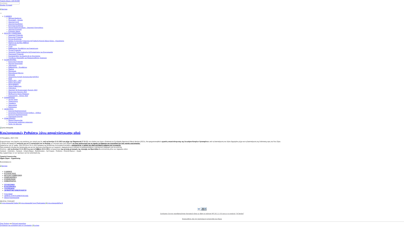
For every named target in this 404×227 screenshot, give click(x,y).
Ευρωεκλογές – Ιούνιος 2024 (18, 96)
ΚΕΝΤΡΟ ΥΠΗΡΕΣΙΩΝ (12, 33)
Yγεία (10, 46)
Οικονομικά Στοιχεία (15, 116)
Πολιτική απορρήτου (19, 223)
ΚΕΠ (10, 79)
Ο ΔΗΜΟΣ (8, 16)
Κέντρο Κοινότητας (15, 39)
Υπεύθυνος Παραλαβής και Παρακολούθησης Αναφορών (27, 58)
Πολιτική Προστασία (15, 63)
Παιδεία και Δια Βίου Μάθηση (18, 43)
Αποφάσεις (12, 103)
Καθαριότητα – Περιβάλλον (17, 67)
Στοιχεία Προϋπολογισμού (17, 111)
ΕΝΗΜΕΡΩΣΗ (9, 97)
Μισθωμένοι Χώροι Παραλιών (18, 94)
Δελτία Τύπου (13, 99)
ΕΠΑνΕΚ (11, 75)
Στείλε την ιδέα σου (15, 124)
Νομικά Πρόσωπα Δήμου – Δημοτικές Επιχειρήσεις (25, 27)
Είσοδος (3, 5)
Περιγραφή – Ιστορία (15, 20)
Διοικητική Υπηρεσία (15, 35)
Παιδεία (11, 69)
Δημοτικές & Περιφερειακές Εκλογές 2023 (22, 90)
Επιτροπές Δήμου (14, 31)
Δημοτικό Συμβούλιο (15, 24)
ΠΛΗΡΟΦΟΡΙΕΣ (10, 60)
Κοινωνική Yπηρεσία (15, 37)
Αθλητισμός (12, 45)
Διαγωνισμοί (12, 105)
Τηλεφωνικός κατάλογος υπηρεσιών (20, 122)
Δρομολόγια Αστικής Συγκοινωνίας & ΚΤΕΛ (23, 77)
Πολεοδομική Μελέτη (15, 73)
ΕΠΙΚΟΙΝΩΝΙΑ (10, 118)
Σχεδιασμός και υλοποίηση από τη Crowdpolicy (16, 225)
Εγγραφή (9, 5)
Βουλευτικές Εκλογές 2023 (17, 92)
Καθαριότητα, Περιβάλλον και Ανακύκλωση (23, 48)
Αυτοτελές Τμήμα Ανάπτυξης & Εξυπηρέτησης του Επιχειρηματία (30, 52)
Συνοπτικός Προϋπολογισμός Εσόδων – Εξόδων (24, 113)
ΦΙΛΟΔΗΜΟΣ (13, 84)
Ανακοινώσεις (13, 101)
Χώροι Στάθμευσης (14, 86)
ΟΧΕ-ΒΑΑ (12, 88)
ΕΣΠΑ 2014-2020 (14, 82)
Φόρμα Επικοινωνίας (15, 120)
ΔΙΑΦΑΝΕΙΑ (8, 109)
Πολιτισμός (12, 71)
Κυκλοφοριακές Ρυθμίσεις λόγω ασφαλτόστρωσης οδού (40, 133)
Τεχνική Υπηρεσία (14, 50)
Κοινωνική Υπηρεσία (15, 62)
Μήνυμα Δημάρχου (14, 18)
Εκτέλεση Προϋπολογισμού (17, 114)
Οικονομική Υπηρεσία (15, 54)
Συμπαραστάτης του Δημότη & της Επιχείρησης (24, 56)
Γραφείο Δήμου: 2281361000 (10, 1)
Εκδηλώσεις (12, 107)
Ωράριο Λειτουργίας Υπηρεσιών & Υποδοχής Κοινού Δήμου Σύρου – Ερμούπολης (36, 41)
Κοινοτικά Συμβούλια (15, 26)
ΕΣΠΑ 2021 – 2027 (15, 80)
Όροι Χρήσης (4, 223)
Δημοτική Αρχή (13, 22)
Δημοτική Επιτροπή (15, 29)
